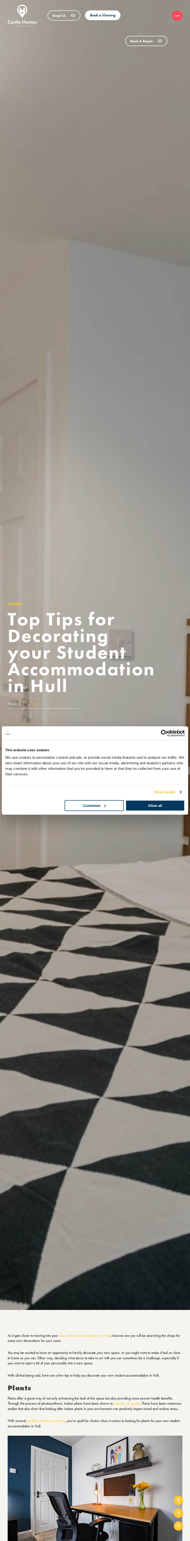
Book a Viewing (102, 15)
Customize (91, 806)
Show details (164, 792)
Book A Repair (142, 41)
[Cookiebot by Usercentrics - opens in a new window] (164, 733)
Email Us (60, 15)
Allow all (155, 806)
